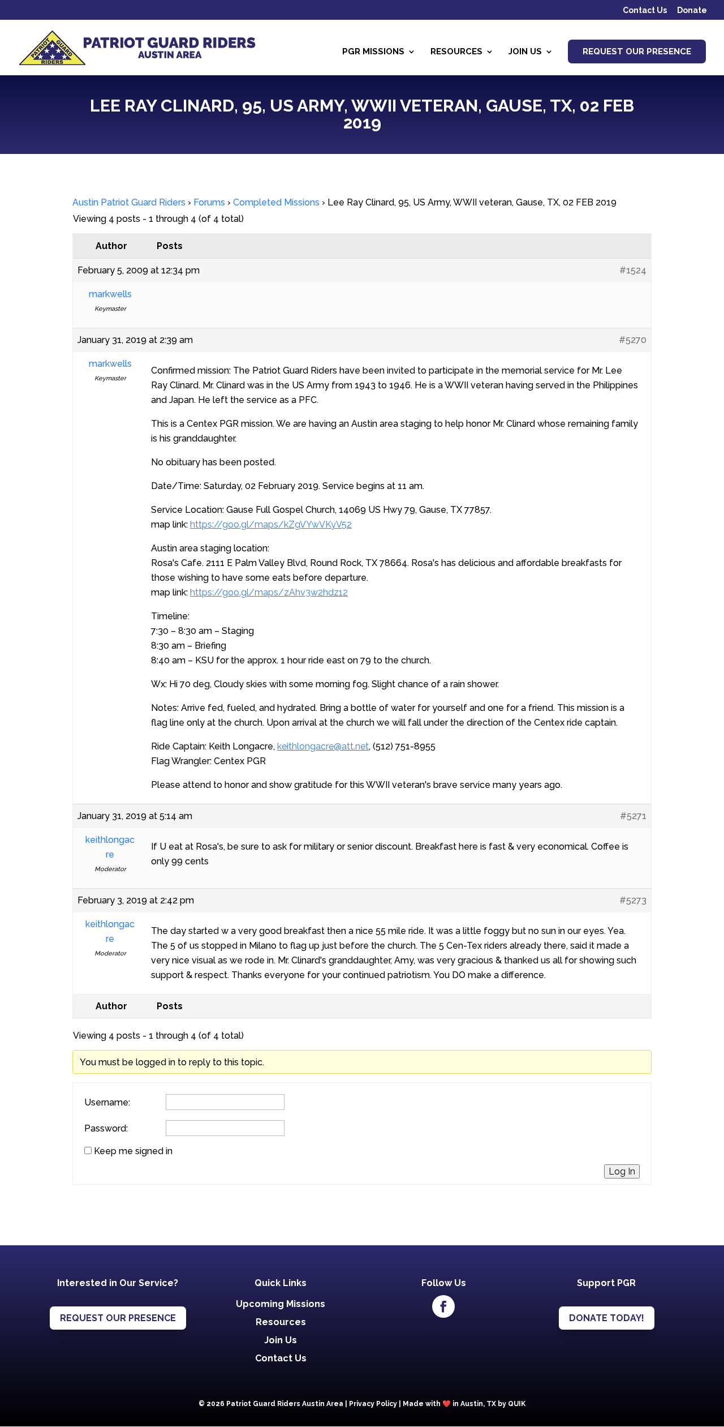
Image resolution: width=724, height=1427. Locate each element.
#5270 (633, 340)
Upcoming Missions (280, 1304)
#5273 (633, 900)
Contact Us (645, 10)
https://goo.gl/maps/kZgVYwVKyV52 (271, 524)
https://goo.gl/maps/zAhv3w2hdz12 (269, 592)
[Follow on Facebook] (443, 1306)
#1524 (633, 270)
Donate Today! (606, 1318)
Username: (107, 1103)
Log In (622, 1171)
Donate (692, 10)
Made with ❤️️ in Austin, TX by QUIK (464, 1404)
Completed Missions (276, 202)
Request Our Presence (637, 51)
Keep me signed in (133, 1151)
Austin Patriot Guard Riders (129, 202)
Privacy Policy (373, 1404)
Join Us (525, 52)
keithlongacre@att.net (323, 746)
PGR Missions (373, 52)
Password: (106, 1129)
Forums (209, 202)
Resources (456, 52)
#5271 (633, 816)
